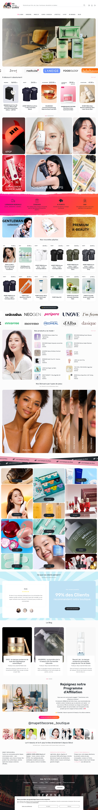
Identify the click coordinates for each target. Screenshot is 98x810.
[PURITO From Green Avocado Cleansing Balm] (72, 286)
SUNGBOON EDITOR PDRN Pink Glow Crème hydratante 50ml (68, 108)
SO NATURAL (83, 82)
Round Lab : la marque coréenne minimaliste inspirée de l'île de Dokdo (80, 661)
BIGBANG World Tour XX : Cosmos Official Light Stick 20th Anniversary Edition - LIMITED (11, 107)
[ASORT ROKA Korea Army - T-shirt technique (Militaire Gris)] (88, 255)
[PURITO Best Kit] (57, 286)
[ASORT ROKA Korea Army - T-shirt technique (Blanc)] (41, 255)
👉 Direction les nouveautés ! (49, 307)
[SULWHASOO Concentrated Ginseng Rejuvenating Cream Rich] (49, 94)
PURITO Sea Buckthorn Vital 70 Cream (25, 297)
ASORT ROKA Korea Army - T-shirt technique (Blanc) (41, 267)
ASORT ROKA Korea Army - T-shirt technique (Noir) (56, 267)
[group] (49, 42)
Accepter (48, 806)
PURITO (20, 276)
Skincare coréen (31, 752)
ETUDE (76, 352)
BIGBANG (6, 82)
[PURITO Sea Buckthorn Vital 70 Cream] (25, 286)
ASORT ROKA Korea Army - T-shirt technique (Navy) (30, 107)
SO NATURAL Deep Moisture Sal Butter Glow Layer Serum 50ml (87, 107)
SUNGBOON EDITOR (64, 83)
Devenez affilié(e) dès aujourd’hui (49, 717)
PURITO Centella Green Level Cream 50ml (88, 297)
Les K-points (26, 782)
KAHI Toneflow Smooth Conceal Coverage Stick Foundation (9, 267)
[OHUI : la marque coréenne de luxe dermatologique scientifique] (17, 644)
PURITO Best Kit (56, 297)
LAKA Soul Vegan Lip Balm (49, 368)
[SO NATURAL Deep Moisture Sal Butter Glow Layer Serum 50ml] (87, 94)
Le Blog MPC (77, 762)
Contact (59, 782)
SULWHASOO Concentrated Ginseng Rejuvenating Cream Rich (49, 107)
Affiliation (34, 782)
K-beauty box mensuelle (81, 752)
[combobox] (54, 5)
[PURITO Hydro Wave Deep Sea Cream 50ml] (41, 286)
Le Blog (41, 782)
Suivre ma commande (69, 782)
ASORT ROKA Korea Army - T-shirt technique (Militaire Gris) (88, 267)
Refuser (69, 806)
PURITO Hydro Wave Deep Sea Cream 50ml (41, 297)
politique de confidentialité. (33, 802)
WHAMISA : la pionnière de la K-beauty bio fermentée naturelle (49, 661)
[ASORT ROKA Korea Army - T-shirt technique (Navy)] (30, 94)
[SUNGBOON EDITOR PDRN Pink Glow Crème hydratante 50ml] (68, 95)
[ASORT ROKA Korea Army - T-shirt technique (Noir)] (57, 255)
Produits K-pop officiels (58, 752)
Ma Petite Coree (49, 779)
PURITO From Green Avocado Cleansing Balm (72, 297)
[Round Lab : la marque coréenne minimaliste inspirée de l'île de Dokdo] (81, 644)
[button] (91, 42)
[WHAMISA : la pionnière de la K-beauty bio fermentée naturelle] (49, 644)
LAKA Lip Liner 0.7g (79, 360)
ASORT (24, 82)
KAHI (4, 245)
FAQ (47, 782)
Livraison (52, 782)
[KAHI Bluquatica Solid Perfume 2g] (25, 255)
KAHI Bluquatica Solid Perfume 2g (25, 267)
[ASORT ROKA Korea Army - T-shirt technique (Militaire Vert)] (72, 255)
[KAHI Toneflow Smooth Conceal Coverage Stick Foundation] (9, 255)
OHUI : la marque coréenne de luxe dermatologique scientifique (17, 661)
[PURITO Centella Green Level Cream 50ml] (88, 286)
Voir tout (93, 77)
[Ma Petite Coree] (11, 5)
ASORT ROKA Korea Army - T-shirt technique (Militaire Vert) (72, 267)
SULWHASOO (45, 82)
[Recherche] (84, 5)
